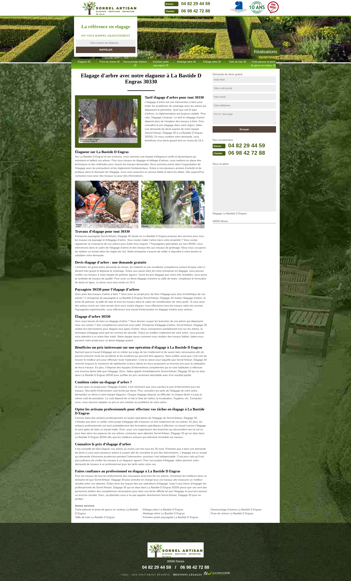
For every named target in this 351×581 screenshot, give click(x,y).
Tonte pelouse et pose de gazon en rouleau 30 (263, 63)
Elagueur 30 (84, 61)
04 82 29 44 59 (195, 3)
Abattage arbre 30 (186, 61)
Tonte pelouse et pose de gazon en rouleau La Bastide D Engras (106, 511)
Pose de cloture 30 (110, 61)
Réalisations (265, 51)
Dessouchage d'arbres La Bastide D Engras (236, 509)
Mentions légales (187, 575)
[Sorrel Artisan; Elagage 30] (109, 7)
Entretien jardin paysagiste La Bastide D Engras (170, 517)
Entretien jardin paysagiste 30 (161, 63)
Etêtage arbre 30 (212, 61)
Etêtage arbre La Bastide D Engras (163, 509)
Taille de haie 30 (237, 61)
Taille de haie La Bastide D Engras (95, 517)
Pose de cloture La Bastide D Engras (232, 513)
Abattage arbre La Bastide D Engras (164, 513)
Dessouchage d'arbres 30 (135, 63)
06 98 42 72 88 (195, 10)
